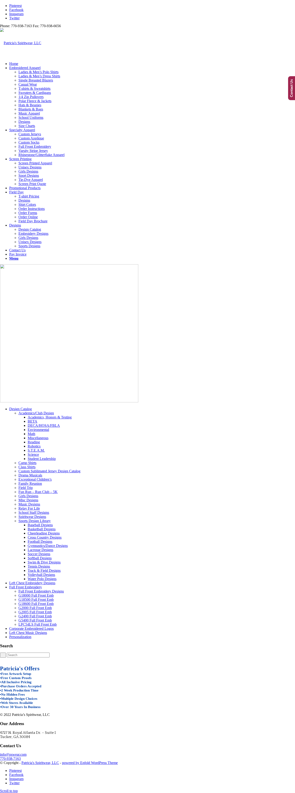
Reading (34, 442)
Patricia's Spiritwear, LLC (40, 763)
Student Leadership (42, 459)
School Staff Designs (33, 512)
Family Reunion (30, 483)
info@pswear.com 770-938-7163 (13, 756)
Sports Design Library (34, 521)
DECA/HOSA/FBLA (44, 425)
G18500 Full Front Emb (36, 599)
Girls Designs (28, 496)
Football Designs (40, 541)
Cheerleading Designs (44, 533)
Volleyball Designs (41, 575)
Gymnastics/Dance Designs (48, 546)
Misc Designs (28, 500)
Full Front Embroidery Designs (41, 591)
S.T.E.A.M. (36, 450)
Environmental (38, 430)
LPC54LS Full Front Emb (37, 624)
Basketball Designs (42, 529)
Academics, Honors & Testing (50, 417)
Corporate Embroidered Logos (31, 628)
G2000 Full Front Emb (35, 608)
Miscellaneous (38, 438)
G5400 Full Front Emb (35, 620)
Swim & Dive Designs (44, 562)
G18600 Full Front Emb (36, 604)
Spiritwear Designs (32, 517)
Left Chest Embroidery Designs (32, 583)
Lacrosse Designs (40, 550)
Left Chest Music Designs (28, 633)
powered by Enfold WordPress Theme (90, 763)
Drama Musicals (30, 475)
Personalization (20, 637)
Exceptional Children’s (35, 479)
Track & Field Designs (44, 570)
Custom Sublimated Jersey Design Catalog (49, 471)
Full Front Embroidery (25, 587)
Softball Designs (40, 558)
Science (33, 454)
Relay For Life (29, 508)
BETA (32, 421)
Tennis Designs (39, 566)
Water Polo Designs (42, 579)
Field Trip (25, 488)
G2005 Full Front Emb (35, 612)
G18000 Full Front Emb (36, 595)
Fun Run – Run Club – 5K (38, 492)
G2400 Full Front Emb (35, 616)
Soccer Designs (39, 554)
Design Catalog (20, 409)
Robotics (34, 446)
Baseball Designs (40, 525)
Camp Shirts (27, 463)
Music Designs (29, 504)
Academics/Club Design (36, 413)
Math (31, 434)
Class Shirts (26, 467)
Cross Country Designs (45, 537)
